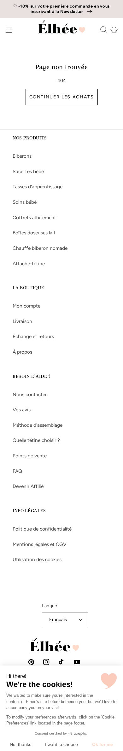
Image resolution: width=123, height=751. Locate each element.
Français (58, 619)
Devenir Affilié (28, 486)
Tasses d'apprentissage (37, 187)
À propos (22, 352)
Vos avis (22, 410)
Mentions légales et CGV (40, 544)
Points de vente (30, 456)
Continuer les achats (61, 97)
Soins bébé (25, 202)
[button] (4, 29)
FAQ (17, 471)
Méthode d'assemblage (37, 425)
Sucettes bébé (28, 171)
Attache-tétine (29, 264)
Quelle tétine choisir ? (36, 440)
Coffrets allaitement (34, 217)
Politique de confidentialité (42, 529)
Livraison (22, 321)
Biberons (22, 156)
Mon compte (26, 306)
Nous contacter (30, 394)
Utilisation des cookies (37, 559)
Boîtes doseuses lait (34, 233)
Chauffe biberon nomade (40, 248)
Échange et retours (33, 336)
